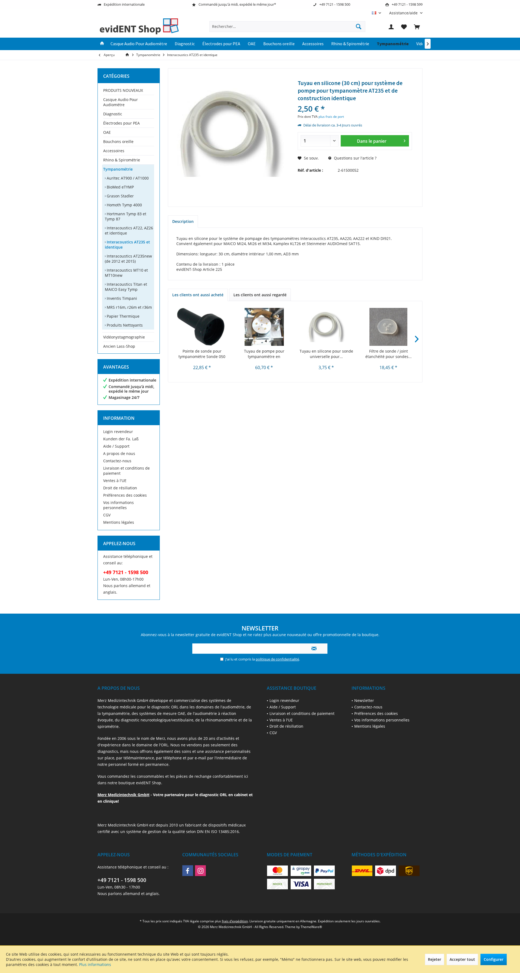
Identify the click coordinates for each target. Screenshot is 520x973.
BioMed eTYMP (120, 187)
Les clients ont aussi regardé (260, 294)
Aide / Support (116, 446)
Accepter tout (462, 959)
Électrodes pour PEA (121, 123)
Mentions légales (118, 522)
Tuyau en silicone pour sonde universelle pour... (326, 354)
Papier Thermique (122, 316)
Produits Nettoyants (124, 325)
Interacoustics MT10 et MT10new (126, 273)
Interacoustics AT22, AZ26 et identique (129, 230)
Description (183, 221)
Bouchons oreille (118, 141)
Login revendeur (118, 431)
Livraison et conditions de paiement (126, 471)
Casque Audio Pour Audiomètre (120, 102)
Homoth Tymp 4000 (124, 204)
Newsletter (364, 700)
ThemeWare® (311, 927)
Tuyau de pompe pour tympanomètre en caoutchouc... (264, 354)
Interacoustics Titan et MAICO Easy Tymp (126, 287)
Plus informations (95, 964)
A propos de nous (119, 453)
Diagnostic (112, 113)
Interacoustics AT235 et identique (127, 244)
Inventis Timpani (121, 298)
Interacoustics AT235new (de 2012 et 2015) (128, 258)
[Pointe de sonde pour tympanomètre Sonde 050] (202, 327)
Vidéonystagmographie (124, 337)
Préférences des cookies (125, 495)
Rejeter (434, 959)
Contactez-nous (117, 460)
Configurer (493, 959)
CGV (106, 515)
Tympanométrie (118, 169)
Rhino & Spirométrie (121, 159)
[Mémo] (404, 26)
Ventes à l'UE (114, 480)
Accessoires (113, 150)
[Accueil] (102, 44)
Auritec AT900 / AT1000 (127, 178)
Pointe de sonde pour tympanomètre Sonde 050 (201, 354)
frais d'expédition (235, 921)
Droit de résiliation (120, 487)
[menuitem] (403, 12)
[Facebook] (187, 870)
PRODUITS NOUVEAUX (123, 90)
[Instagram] (200, 870)
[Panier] (416, 26)
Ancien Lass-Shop (119, 346)
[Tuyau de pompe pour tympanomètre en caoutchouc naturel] (264, 327)
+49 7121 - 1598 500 (122, 880)
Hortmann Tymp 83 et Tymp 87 (125, 216)
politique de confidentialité (277, 659)
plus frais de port (331, 116)
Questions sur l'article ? (354, 158)
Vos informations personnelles (118, 505)
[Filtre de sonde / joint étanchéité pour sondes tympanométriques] (389, 327)
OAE (107, 132)
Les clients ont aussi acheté (197, 294)
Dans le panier (371, 141)
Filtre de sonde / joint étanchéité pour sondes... (388, 354)
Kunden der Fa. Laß (121, 438)
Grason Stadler (120, 195)
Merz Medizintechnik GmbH (124, 794)
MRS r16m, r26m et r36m (129, 307)
